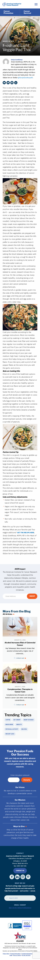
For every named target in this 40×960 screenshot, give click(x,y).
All (7, 614)
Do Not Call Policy (26, 955)
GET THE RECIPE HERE (25, 532)
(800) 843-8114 (23, 863)
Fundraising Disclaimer (27, 953)
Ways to (19, 826)
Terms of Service (17, 955)
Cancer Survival (27, 12)
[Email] (4, 82)
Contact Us (20, 871)
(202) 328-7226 (21, 866)
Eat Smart (16, 720)
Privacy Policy (6, 953)
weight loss (10, 734)
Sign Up (32, 596)
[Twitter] (8, 82)
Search (6, 899)
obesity (19, 724)
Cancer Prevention (8, 12)
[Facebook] (12, 82)
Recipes (24, 729)
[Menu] (36, 4)
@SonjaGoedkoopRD (25, 78)
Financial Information (15, 953)
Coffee (8, 720)
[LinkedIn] (15, 82)
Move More (9, 724)
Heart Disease (29, 720)
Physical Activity (12, 729)
